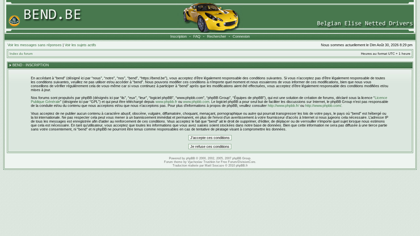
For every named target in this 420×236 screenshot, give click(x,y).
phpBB (190, 158)
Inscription (178, 36)
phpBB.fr (242, 165)
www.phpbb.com (196, 102)
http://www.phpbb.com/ (323, 106)
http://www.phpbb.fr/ (283, 106)
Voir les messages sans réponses (35, 45)
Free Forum (229, 162)
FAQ (196, 36)
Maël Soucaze (214, 165)
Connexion (241, 36)
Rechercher (216, 36)
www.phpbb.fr (166, 102)
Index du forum (21, 53)
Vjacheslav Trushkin (201, 162)
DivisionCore (246, 162)
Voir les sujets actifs (80, 45)
